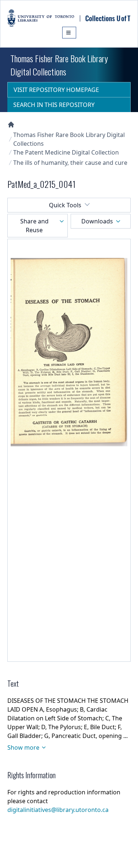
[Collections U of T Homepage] (11, 124)
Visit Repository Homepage (56, 90)
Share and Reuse (34, 225)
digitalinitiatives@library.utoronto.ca (58, 810)
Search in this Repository (54, 105)
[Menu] (69, 32)
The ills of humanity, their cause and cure (70, 163)
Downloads (97, 221)
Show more (23, 747)
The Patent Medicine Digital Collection (66, 152)
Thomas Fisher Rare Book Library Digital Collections (69, 139)
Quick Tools (65, 205)
